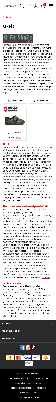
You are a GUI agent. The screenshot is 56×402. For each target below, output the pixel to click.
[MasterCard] (19, 357)
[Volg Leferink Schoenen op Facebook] (22, 347)
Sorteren (42, 100)
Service (29, 6)
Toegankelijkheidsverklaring (22, 388)
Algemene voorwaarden (18, 378)
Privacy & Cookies (40, 378)
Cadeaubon (24, 393)
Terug (8, 17)
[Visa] (27, 357)
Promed (46, 277)
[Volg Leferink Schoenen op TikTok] (33, 347)
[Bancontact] (36, 357)
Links (35, 393)
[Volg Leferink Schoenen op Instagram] (28, 347)
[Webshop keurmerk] (29, 363)
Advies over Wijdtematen (28, 374)
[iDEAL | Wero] (10, 357)
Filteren (18, 100)
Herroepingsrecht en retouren (28, 383)
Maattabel (41, 388)
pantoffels (32, 177)
